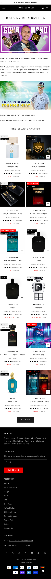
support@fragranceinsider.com (21, 540)
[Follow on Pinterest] (25, 553)
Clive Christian (12, 351)
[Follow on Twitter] (12, 553)
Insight (6, 492)
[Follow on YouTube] (32, 553)
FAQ (6, 500)
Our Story (8, 504)
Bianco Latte (12, 166)
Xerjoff (12, 398)
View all (25, 420)
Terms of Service (10, 516)
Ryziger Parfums (39, 210)
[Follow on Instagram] (19, 553)
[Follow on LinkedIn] (45, 553)
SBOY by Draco (38, 163)
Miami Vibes (38, 354)
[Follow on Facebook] (6, 553)
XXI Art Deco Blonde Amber (12, 354)
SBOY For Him (38, 166)
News (6, 496)
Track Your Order (10, 488)
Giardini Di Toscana (12, 163)
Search (6, 483)
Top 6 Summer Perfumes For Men (17, 115)
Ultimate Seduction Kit (39, 401)
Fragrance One (38, 257)
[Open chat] (43, 571)
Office (38, 260)
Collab (6, 524)
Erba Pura (12, 401)
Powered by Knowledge (25, 562)
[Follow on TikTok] (38, 553)
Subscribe (13, 470)
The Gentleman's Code (12, 260)
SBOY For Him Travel (12, 213)
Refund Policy (9, 508)
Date (12, 307)
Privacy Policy (9, 520)
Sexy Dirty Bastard (38, 213)
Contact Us (8, 528)
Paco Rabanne (38, 304)
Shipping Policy (10, 512)
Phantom (39, 307)
